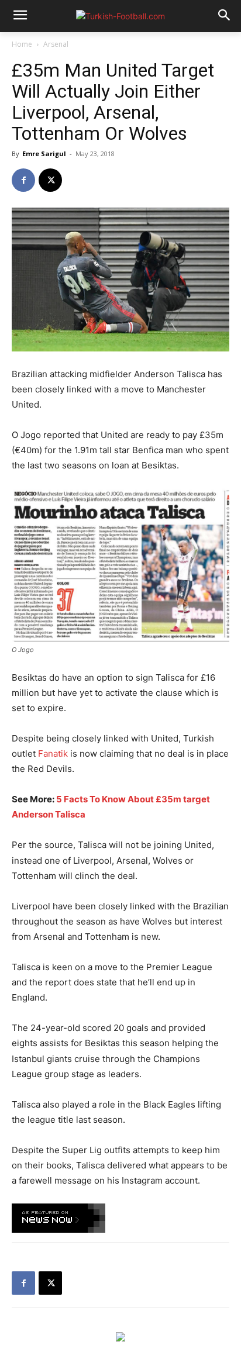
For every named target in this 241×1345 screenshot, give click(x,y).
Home (22, 44)
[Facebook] (23, 180)
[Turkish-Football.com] (120, 16)
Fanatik (53, 753)
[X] (50, 180)
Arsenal (55, 44)
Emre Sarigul (44, 153)
